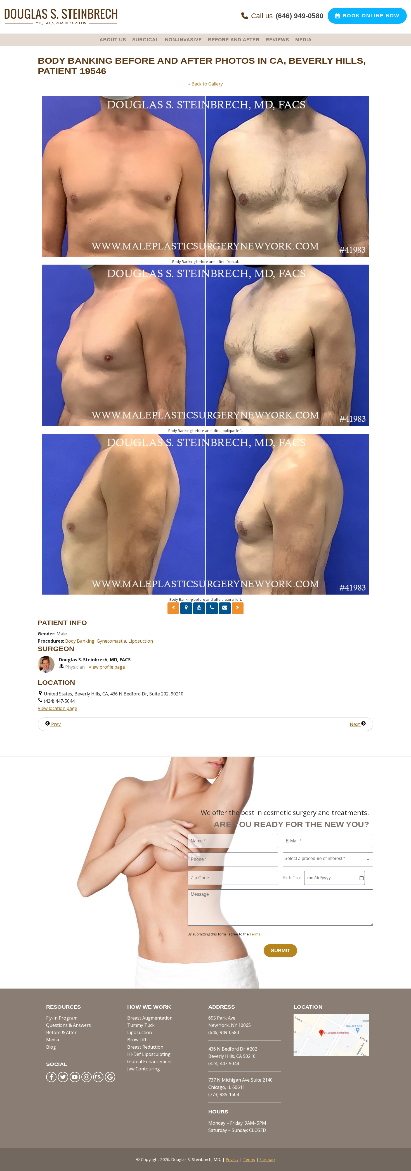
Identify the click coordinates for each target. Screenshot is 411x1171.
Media (52, 1040)
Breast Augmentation (150, 1018)
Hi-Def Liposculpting (149, 1054)
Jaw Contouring (143, 1069)
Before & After (61, 1032)
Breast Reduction (145, 1047)
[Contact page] (225, 608)
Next (355, 724)
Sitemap (267, 1159)
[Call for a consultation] (212, 608)
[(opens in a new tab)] (331, 1054)
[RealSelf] (98, 1077)
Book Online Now (371, 15)
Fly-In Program (61, 1018)
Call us (287, 16)
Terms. (255, 934)
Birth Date (292, 877)
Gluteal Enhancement (149, 1061)
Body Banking (80, 641)
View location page (57, 708)
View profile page (107, 667)
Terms (249, 1159)
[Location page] (186, 608)
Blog (51, 1047)
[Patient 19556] (173, 608)
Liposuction (140, 641)
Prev (55, 724)
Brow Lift (137, 1040)
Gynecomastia (111, 641)
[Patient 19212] (238, 608)
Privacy (232, 1159)
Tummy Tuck (141, 1025)
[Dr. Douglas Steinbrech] (60, 23)
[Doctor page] (199, 608)
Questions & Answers (68, 1025)
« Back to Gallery (205, 84)
